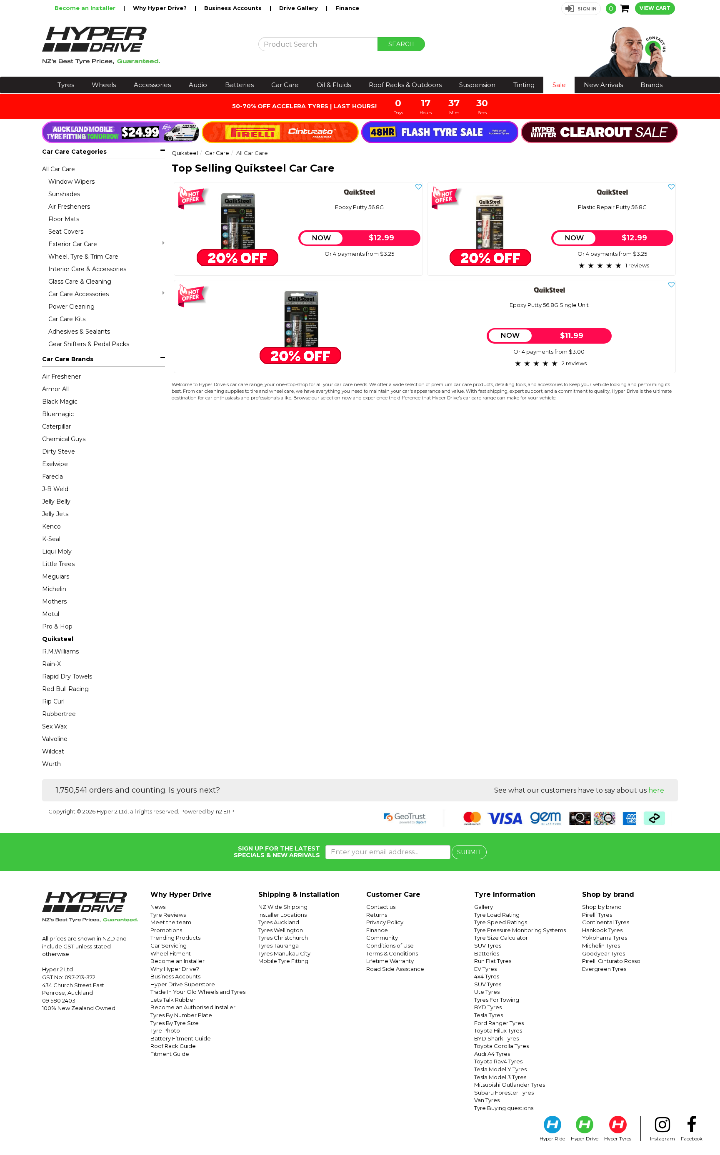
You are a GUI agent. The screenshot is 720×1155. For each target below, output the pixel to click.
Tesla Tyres (488, 1015)
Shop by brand (602, 906)
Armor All (55, 389)
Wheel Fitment (170, 953)
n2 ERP (225, 811)
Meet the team (170, 922)
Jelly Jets (55, 514)
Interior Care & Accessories (87, 269)
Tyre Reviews (168, 914)
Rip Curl (53, 701)
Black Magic (60, 401)
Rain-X (51, 664)
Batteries (239, 85)
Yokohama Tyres (604, 937)
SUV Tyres (487, 945)
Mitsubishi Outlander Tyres (509, 1084)
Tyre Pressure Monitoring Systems (520, 930)
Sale (559, 85)
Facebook (691, 1139)
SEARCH (401, 44)
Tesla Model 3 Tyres (500, 1077)
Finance (347, 8)
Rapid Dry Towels (67, 676)
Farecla (52, 476)
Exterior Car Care (72, 244)
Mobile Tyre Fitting (283, 961)
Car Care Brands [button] (67, 359)
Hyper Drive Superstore (182, 984)
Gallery (483, 906)
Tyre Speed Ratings (500, 922)
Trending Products (175, 937)
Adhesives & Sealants (79, 331)
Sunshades (64, 194)
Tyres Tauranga (278, 945)
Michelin (54, 589)
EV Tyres (485, 968)
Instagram (662, 1139)
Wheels (104, 85)
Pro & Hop (57, 626)
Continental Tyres (605, 922)
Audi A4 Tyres (492, 1053)
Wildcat (53, 751)
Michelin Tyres (601, 945)
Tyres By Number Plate (181, 1015)
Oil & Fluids (334, 85)
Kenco (51, 526)
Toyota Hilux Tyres (498, 1030)
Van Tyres (487, 1100)
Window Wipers (71, 181)
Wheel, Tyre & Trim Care (83, 256)
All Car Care (58, 169)
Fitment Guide (169, 1053)
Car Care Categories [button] (74, 151)
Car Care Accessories (78, 294)
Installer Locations (282, 914)
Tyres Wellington (280, 930)
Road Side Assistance (395, 968)
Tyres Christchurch (283, 937)
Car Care (285, 85)
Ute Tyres (487, 991)
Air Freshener (61, 376)
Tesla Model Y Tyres (500, 1069)
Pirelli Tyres (597, 914)
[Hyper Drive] (143, 45)
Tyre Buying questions (503, 1108)
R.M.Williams (60, 651)
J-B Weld (55, 489)
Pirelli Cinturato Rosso (611, 961)
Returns (376, 914)
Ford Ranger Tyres (499, 1023)
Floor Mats (63, 219)
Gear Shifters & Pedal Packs (88, 344)
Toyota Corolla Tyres (501, 1046)
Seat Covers (65, 231)
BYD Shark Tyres (496, 1038)
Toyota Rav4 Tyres (498, 1061)
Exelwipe (55, 464)
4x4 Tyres (486, 976)
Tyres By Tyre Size (174, 1023)
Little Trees (58, 564)
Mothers (54, 601)
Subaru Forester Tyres (504, 1092)
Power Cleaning (71, 306)
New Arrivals (603, 85)
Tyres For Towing (496, 999)
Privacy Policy (384, 922)
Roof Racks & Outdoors (405, 85)
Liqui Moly (57, 551)
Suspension (477, 85)
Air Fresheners (69, 206)
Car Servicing (168, 945)
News (157, 906)
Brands (651, 85)
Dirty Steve (58, 451)
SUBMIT (469, 852)
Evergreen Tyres (604, 968)
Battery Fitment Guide (180, 1038)
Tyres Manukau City (284, 953)
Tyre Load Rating (497, 914)
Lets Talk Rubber (172, 999)
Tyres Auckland (278, 922)
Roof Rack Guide (173, 1046)
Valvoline (55, 739)
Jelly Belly (56, 501)
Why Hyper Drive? (160, 8)
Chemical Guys (63, 439)
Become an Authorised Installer (192, 1007)
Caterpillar (56, 426)
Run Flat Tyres (492, 961)
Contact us (380, 906)
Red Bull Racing (65, 689)
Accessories (152, 85)
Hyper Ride (552, 1139)
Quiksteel (57, 639)
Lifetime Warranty (390, 961)
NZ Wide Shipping (283, 906)
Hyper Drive (584, 1139)
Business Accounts (233, 8)
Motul (50, 614)
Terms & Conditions (392, 953)
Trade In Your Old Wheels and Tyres (197, 991)
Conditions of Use (390, 945)
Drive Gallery (299, 8)
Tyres (66, 85)
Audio (198, 85)
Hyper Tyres (617, 1139)
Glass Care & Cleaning (79, 281)
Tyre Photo (165, 1030)
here (656, 790)
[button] (581, 8)
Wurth (51, 764)
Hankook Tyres (602, 930)
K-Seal (51, 539)
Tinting (524, 85)
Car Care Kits (66, 319)
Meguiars (55, 576)
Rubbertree (59, 714)
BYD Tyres (488, 1007)
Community (382, 937)
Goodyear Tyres (603, 953)
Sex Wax (54, 726)
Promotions (166, 930)
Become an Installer (86, 8)
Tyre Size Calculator (501, 937)
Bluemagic (58, 414)
